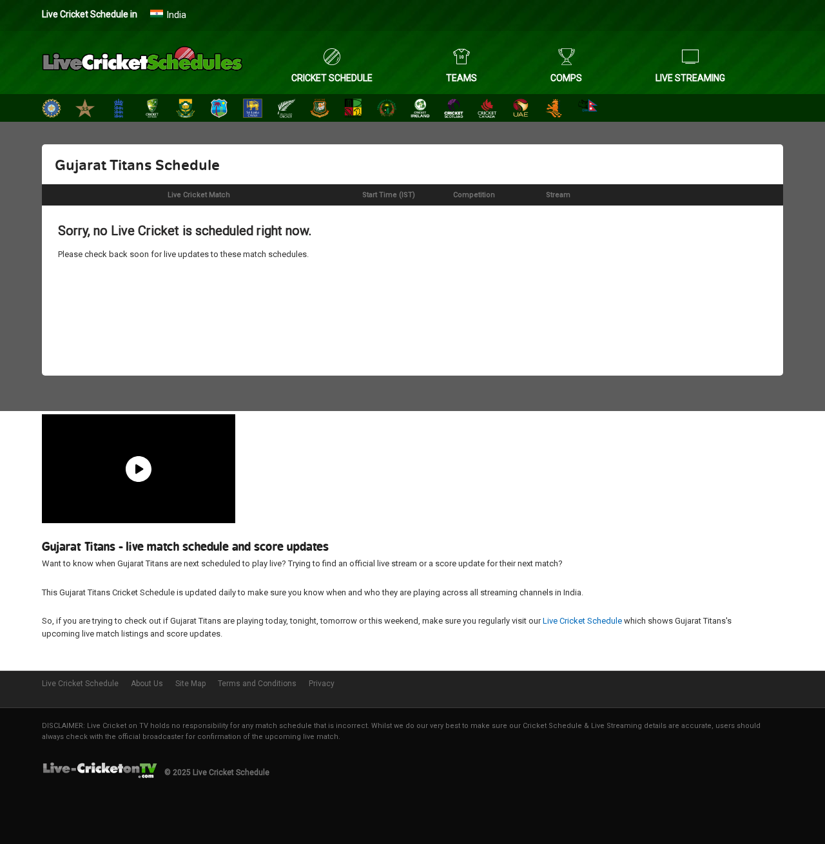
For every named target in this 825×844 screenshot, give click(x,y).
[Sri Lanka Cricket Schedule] (252, 110)
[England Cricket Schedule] (118, 110)
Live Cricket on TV (117, 726)
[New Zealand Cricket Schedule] (286, 110)
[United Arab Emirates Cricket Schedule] (520, 110)
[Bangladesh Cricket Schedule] (319, 110)
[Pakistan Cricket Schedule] (85, 110)
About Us (147, 683)
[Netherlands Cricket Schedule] (554, 110)
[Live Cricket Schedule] (142, 61)
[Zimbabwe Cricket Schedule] (353, 110)
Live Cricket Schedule (582, 621)
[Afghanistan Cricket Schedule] (386, 110)
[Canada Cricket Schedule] (487, 110)
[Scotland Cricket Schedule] (453, 110)
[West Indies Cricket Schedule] (219, 110)
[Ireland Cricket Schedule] (420, 110)
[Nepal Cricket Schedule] (587, 110)
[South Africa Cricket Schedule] (185, 110)
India (176, 15)
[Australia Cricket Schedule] (152, 110)
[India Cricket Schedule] (51, 110)
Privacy (322, 683)
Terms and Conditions (257, 683)
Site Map (190, 683)
